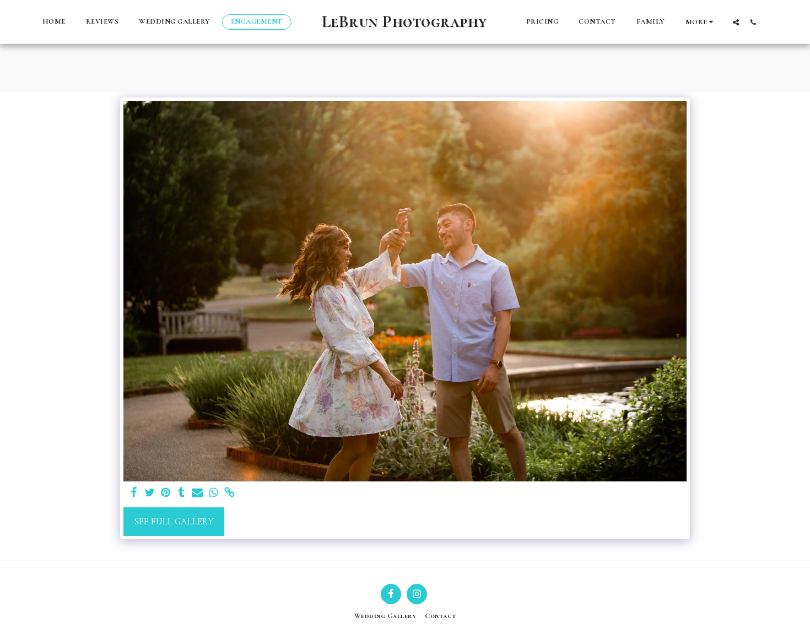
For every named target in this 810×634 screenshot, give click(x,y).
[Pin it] (165, 493)
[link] (229, 493)
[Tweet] (149, 493)
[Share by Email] (197, 493)
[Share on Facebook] (133, 493)
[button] (736, 22)
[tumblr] (181, 493)
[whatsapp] (213, 493)
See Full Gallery (174, 521)
